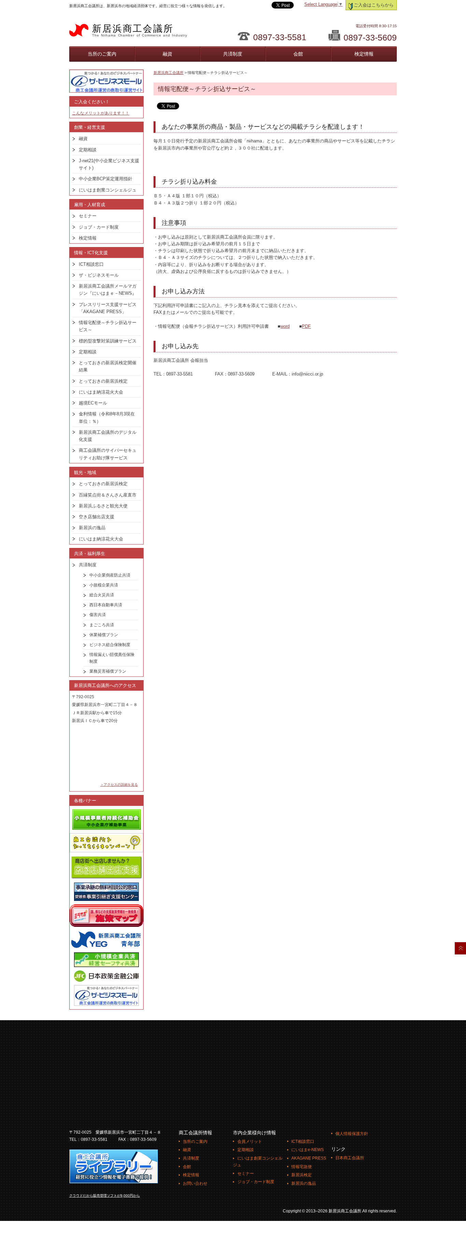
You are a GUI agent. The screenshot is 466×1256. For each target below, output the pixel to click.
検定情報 (364, 54)
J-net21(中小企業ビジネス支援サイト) (109, 164)
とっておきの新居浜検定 (103, 381)
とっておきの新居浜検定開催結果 (107, 366)
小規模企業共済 (103, 585)
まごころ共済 (101, 625)
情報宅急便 (301, 1166)
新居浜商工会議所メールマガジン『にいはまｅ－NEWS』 (107, 290)
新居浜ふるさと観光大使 (103, 505)
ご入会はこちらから (374, 5)
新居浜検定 (301, 1175)
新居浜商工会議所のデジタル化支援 (107, 436)
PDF (306, 326)
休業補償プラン (103, 634)
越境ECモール (93, 402)
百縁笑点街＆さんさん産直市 (107, 494)
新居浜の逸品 (92, 527)
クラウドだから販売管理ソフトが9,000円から (104, 1195)
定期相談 (88, 149)
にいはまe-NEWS (307, 1149)
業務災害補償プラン (107, 671)
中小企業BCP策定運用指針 (105, 178)
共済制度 (232, 54)
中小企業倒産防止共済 (109, 575)
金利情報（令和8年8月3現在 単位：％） (109, 417)
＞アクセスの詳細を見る (119, 784)
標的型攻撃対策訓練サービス (107, 340)
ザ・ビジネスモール (99, 275)
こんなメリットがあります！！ (100, 113)
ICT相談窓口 (91, 264)
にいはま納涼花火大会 (101, 392)
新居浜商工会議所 (139, 30)
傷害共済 (97, 614)
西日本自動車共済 (105, 604)
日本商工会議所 (349, 1157)
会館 (298, 54)
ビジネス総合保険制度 (109, 644)
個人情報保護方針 (351, 1133)
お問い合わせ (195, 1183)
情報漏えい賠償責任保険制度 (111, 658)
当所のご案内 (102, 54)
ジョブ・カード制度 (99, 227)
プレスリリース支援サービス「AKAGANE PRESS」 (107, 308)
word (285, 326)
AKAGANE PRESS (308, 1158)
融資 (167, 54)
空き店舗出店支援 (96, 516)
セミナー (88, 215)
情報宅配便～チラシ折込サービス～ (107, 326)
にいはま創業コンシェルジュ (107, 190)
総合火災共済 (101, 595)
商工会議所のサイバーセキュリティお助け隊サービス (107, 454)
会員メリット (249, 1141)
